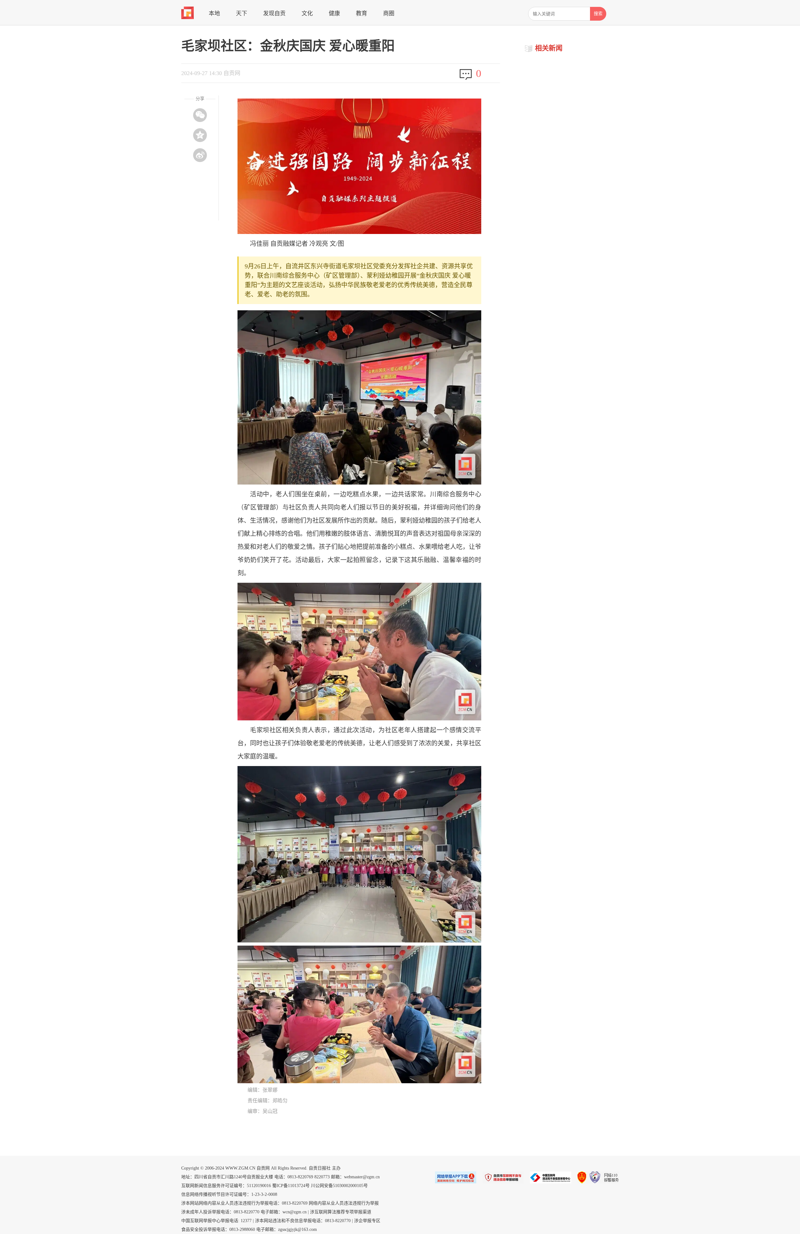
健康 (334, 13)
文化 (307, 13)
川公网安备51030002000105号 (339, 1185)
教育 (361, 13)
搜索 (598, 13)
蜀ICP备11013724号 (291, 1185)
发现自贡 (274, 13)
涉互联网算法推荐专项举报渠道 (340, 1212)
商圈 (388, 13)
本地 (214, 13)
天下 (241, 13)
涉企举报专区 (367, 1220)
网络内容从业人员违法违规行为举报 (344, 1203)
